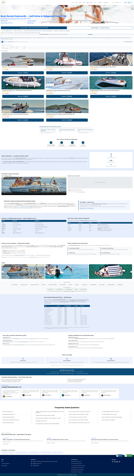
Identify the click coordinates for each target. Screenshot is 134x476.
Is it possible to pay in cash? (41, 420)
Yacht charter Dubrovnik (7, 341)
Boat (76, 2)
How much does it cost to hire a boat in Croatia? (78, 414)
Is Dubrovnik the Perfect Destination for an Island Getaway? (104, 439)
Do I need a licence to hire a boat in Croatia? (78, 417)
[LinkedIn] (117, 461)
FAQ (2, 461)
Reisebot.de (120, 284)
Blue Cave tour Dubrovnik (18, 344)
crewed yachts (16, 207)
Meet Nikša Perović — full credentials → (87, 208)
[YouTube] (119, 461)
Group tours (32, 338)
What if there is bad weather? (9, 417)
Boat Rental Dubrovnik (76, 461)
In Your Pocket (15, 284)
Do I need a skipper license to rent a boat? (110, 411)
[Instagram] (115, 461)
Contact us (50, 328)
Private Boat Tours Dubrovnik (8, 452)
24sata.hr (77, 284)
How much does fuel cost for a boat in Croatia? (78, 419)
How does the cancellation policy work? (11, 419)
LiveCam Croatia (24, 284)
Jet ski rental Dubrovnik (23, 341)
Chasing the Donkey (52, 284)
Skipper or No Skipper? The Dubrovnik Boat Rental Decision (16, 439)
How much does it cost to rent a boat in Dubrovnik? (79, 411)
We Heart (43, 284)
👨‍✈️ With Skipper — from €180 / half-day (100, 27)
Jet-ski (80, 2)
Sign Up (129, 2)
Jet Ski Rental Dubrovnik (45, 452)
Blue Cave (40, 232)
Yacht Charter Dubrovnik (34, 452)
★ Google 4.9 (50, 289)
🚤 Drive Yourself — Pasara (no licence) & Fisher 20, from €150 (34, 27)
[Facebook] (112, 461)
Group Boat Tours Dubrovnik (21, 452)
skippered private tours (19, 255)
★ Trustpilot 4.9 (59, 289)
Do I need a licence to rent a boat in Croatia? (11, 380)
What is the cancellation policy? (75, 381)
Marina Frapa (101, 284)
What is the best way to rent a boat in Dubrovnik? (79, 422)
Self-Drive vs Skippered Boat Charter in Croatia (57, 439)
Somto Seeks (84, 284)
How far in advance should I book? (76, 380)
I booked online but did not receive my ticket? (45, 415)
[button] (118, 2)
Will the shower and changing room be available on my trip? (48, 418)
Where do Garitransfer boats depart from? (77, 379)
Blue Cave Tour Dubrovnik (57, 452)
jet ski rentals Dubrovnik (27, 207)
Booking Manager (111, 284)
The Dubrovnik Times (34, 284)
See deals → (90, 34)
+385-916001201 (35, 465)
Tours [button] (95, 2)
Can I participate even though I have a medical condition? (48, 423)
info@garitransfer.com (37, 463)
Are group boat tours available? (108, 419)
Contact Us (106, 2)
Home (73, 2)
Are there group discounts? (8, 422)
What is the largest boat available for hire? (11, 381)
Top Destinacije (93, 284)
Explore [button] (100, 2)
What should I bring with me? (9, 414)
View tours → (112, 338)
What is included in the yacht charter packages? (112, 417)
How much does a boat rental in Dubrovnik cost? (12, 379)
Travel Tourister (63, 284)
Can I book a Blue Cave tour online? (109, 414)
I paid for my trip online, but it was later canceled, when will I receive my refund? (50, 412)
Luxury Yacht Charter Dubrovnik (78, 465)
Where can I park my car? (8, 411)
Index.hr (70, 284)
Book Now (23, 72)
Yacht (84, 2)
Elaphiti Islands (32, 206)
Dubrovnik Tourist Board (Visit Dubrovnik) (67, 129)
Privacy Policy (4, 465)
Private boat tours (6, 338)
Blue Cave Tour (89, 2)
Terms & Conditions (5, 463)
